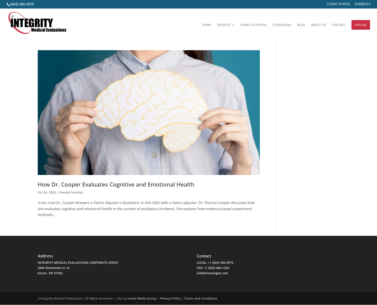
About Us (318, 25)
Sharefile (362, 4)
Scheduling (281, 25)
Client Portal (338, 4)
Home (206, 25)
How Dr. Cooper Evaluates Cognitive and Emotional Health (116, 184)
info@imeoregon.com (212, 273)
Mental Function (71, 192)
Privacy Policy (170, 298)
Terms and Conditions (200, 298)
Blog (301, 25)
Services (224, 25)
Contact (339, 25)
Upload (361, 25)
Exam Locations (254, 25)
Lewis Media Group (142, 298)
